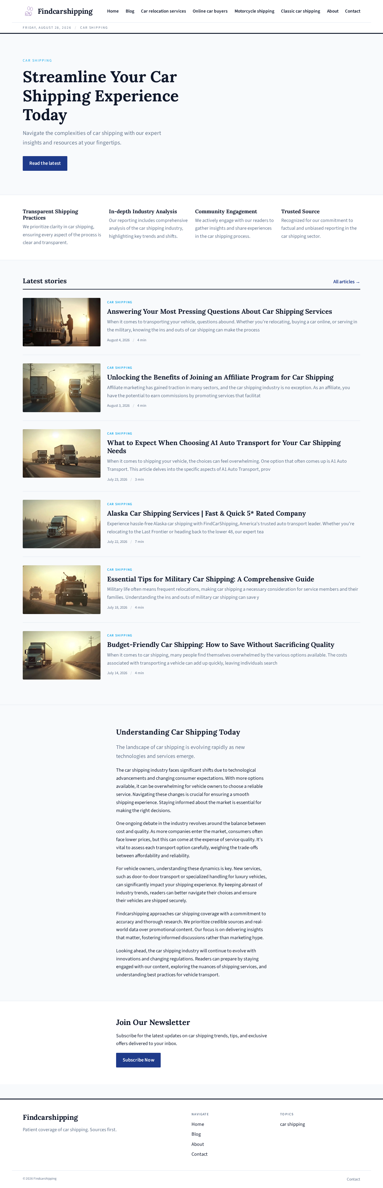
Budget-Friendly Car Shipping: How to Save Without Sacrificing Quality (220, 644)
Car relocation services (163, 11)
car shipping (119, 302)
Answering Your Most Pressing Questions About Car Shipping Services (219, 311)
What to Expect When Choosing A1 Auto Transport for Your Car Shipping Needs (224, 446)
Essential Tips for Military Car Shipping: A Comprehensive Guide (210, 579)
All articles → (346, 281)
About (332, 11)
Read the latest (45, 163)
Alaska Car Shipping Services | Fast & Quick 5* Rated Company (206, 513)
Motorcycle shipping (254, 11)
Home (113, 11)
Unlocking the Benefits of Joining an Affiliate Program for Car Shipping (220, 377)
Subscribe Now (138, 1060)
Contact (352, 11)
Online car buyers (210, 11)
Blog (130, 11)
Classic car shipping (300, 11)
